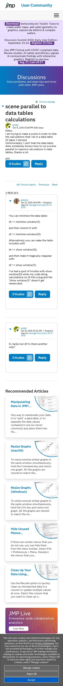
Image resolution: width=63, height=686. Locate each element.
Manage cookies (31, 667)
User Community (36, 5)
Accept (31, 679)
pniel (15, 125)
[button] (3, 106)
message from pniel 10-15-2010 (36, 206)
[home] (8, 5)
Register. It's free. (42, 43)
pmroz (24, 200)
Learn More (18, 628)
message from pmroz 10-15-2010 (37, 334)
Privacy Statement (44, 643)
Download (12, 23)
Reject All (31, 673)
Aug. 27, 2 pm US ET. (31, 62)
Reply (39, 164)
